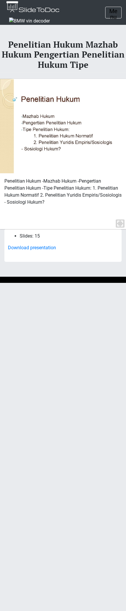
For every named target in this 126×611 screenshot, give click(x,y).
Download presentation (32, 247)
